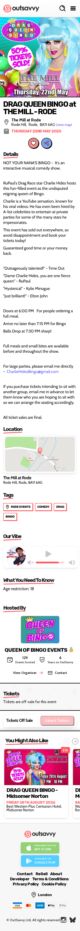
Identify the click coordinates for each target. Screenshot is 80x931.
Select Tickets (57, 720)
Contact (25, 873)
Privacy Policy (26, 884)
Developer (19, 878)
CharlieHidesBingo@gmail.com (33, 371)
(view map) (64, 125)
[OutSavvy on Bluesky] (72, 920)
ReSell (41, 873)
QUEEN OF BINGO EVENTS (36, 650)
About (56, 873)
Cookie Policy (54, 884)
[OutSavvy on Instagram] (63, 920)
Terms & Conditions (50, 878)
